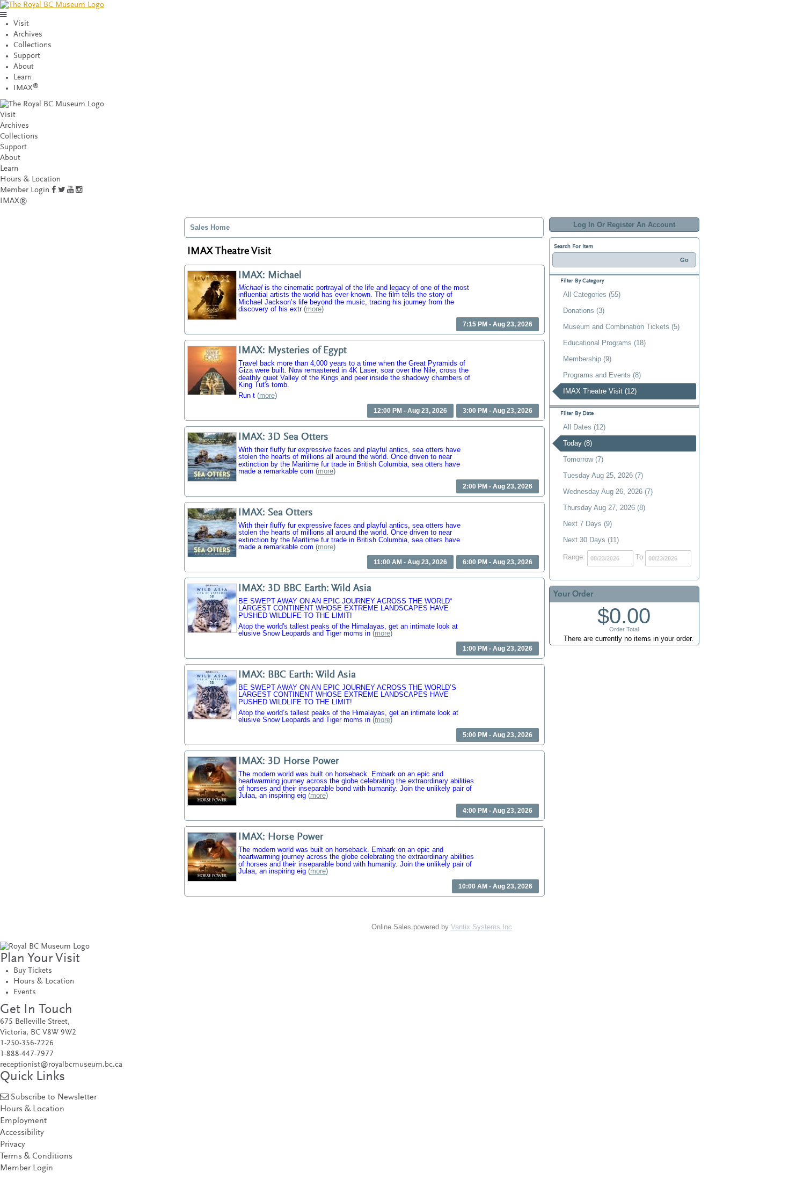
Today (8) (577, 443)
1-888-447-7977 (27, 1054)
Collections (32, 45)
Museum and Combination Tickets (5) (621, 327)
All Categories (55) (591, 294)
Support (26, 56)
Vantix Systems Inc (481, 927)
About (23, 67)
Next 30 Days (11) (591, 540)
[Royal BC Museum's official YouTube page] (70, 190)
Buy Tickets (32, 971)
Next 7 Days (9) (587, 524)
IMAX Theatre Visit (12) (600, 391)
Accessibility (21, 1133)
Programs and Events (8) (602, 375)
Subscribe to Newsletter (54, 1098)
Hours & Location (30, 180)
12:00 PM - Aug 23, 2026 (410, 410)
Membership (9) (587, 359)
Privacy (12, 1145)
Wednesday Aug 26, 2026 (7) (608, 491)
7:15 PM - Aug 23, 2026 (497, 324)
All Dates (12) (584, 427)
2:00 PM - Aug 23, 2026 (497, 486)
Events (24, 992)
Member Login (24, 190)
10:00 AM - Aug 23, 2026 (495, 886)
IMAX (26, 88)
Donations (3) (583, 311)
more (314, 309)
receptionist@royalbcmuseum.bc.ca (61, 1065)
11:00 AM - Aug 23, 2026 (410, 562)
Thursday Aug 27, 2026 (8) (604, 508)
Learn (22, 78)
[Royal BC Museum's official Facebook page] (54, 190)
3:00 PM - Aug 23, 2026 (497, 410)
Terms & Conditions (36, 1157)
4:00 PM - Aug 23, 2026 (497, 810)
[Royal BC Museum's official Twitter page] (61, 190)
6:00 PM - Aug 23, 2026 (497, 562)
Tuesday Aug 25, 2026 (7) (603, 475)
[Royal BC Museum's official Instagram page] (79, 190)
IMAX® (13, 201)
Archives (27, 35)
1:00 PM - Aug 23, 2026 (497, 648)
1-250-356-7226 (27, 1043)
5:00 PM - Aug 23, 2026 (497, 735)
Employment (23, 1121)
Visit (21, 24)
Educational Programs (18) (604, 343)
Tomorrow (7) (583, 459)
